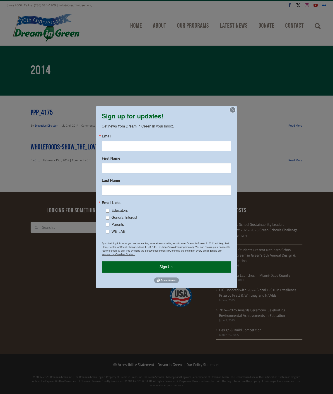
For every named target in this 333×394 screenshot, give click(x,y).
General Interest (124, 217)
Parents (117, 224)
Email (106, 136)
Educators (119, 210)
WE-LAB (118, 231)
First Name (111, 158)
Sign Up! (166, 267)
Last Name (111, 180)
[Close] (232, 110)
